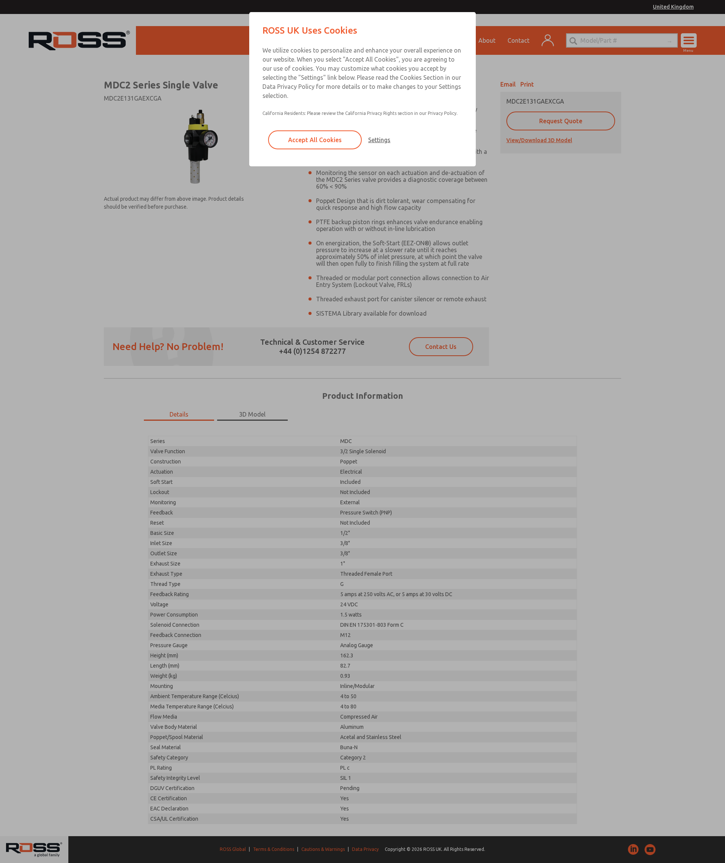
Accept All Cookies (315, 139)
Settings (379, 139)
